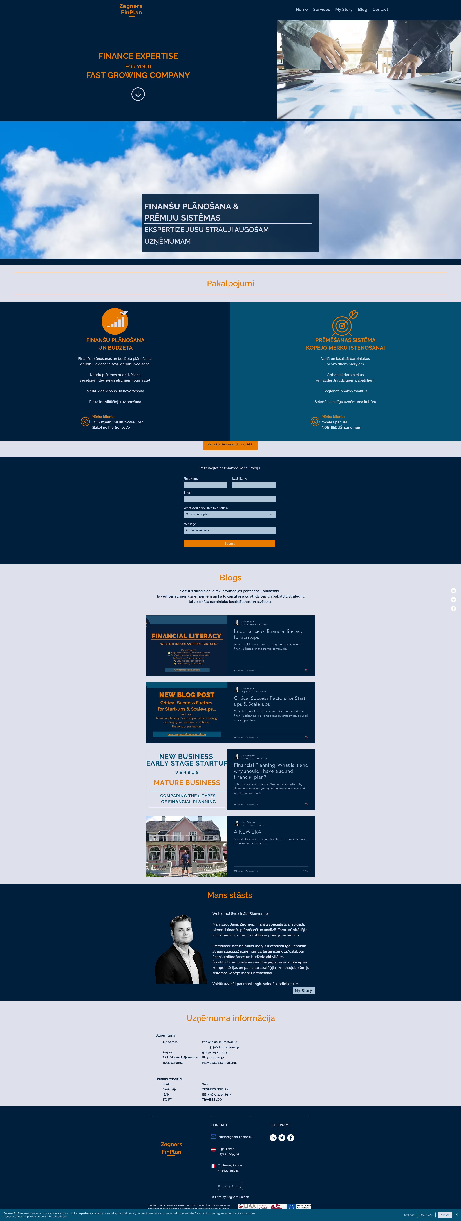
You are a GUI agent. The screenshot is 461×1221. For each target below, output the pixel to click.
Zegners (171, 1144)
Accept (445, 1214)
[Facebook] (453, 608)
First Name (191, 478)
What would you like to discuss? (206, 508)
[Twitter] (453, 599)
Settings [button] (409, 1214)
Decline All (426, 1214)
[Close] (457, 1215)
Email (187, 492)
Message (190, 524)
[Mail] (213, 1136)
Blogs (230, 577)
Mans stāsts (229, 895)
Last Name (239, 478)
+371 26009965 (228, 1154)
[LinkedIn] (453, 590)
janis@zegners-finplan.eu (235, 1137)
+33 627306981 (228, 1170)
